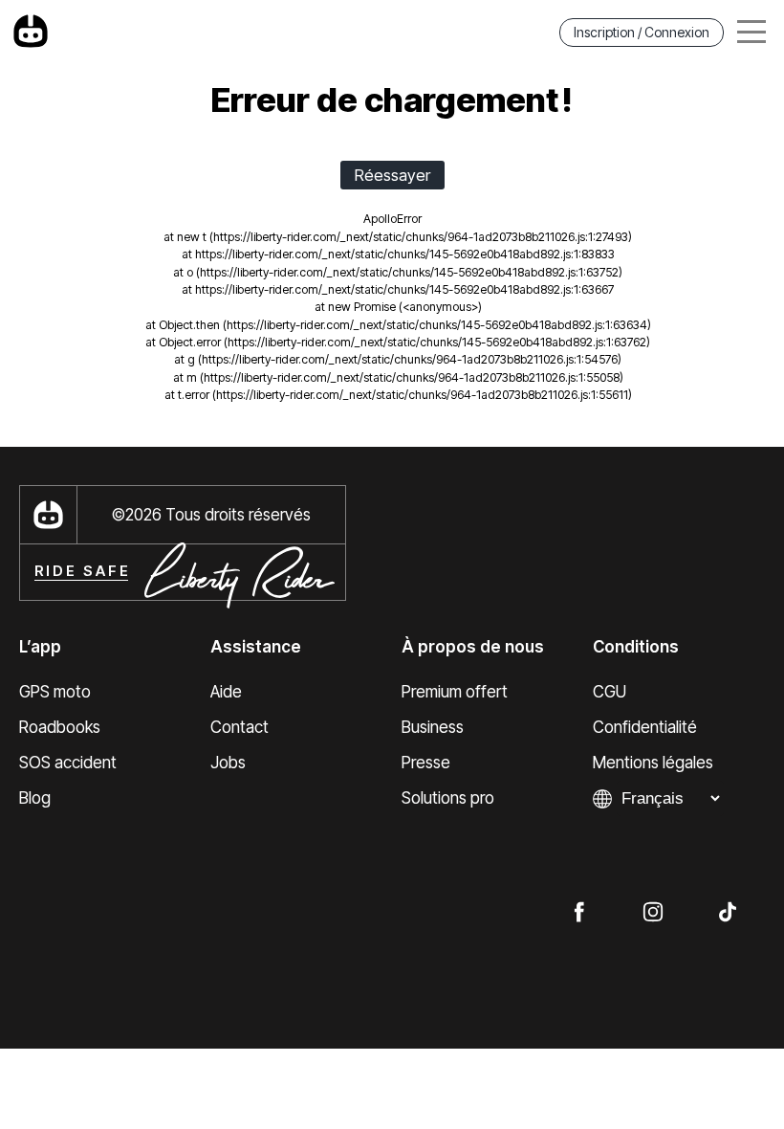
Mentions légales (653, 762)
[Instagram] (653, 911)
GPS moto (55, 691)
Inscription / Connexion (641, 32)
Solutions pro (448, 798)
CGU (609, 691)
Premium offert (455, 691)
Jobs (228, 762)
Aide (226, 691)
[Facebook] (578, 911)
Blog (35, 798)
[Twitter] (727, 911)
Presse (426, 762)
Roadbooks (59, 727)
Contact (239, 727)
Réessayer (392, 175)
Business (433, 727)
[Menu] (751, 32)
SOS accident (68, 762)
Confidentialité (645, 727)
